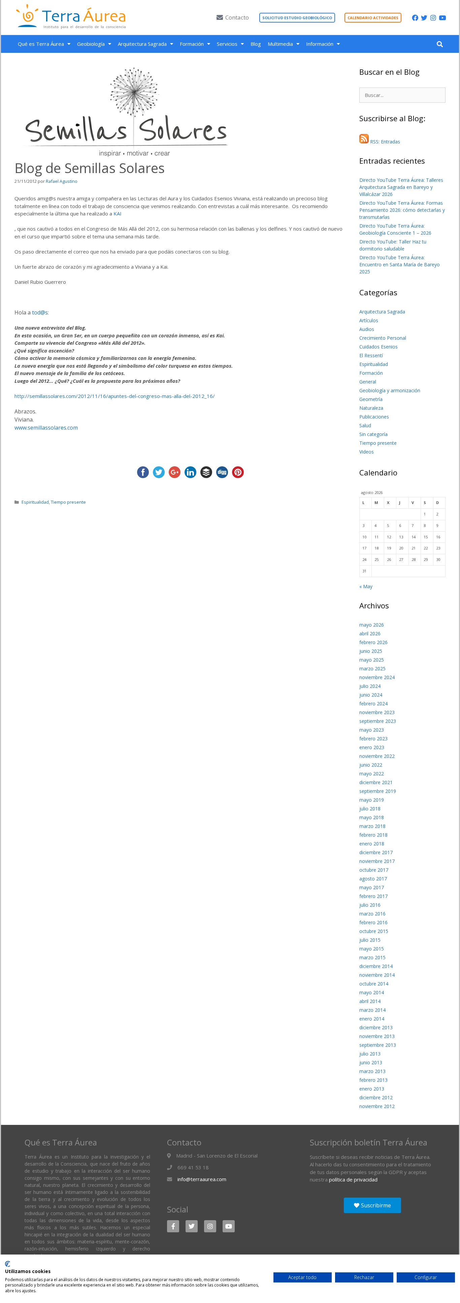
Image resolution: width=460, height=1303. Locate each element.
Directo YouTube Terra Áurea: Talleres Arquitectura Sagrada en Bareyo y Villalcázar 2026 (401, 187)
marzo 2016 (372, 913)
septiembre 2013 (377, 1045)
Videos (366, 451)
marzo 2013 (372, 1071)
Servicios (227, 43)
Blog (256, 43)
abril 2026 (370, 633)
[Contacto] (220, 17)
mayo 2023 (371, 730)
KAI (117, 213)
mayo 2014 (371, 992)
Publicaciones (374, 416)
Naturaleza (371, 408)
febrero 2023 (373, 738)
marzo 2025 (372, 668)
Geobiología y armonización (389, 390)
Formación (192, 43)
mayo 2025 (371, 660)
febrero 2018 (373, 835)
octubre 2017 (373, 870)
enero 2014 (371, 1018)
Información (319, 43)
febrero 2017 (373, 896)
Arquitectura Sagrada (142, 43)
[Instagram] (433, 17)
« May (365, 586)
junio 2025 (370, 651)
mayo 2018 (371, 817)
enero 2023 (371, 747)
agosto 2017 (373, 878)
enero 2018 (371, 843)
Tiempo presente (68, 502)
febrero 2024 (373, 703)
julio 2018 (370, 808)
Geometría (371, 399)
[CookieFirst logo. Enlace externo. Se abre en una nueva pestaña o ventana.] (7, 1264)
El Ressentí (371, 355)
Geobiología (91, 43)
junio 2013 (370, 1062)
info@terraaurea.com (201, 1179)
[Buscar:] (402, 95)
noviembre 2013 (377, 1036)
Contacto (237, 17)
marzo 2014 (372, 1010)
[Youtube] (442, 17)
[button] (439, 43)
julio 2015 (370, 940)
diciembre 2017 (376, 852)
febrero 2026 (373, 642)
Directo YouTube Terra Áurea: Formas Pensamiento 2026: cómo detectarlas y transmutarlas (402, 210)
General (367, 381)
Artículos (368, 320)
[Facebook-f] (173, 1226)
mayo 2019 (371, 800)
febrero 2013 (373, 1080)
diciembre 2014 (376, 966)
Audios (366, 329)
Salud (365, 425)
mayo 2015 (371, 948)
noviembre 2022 (377, 756)
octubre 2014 (373, 983)
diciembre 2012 (376, 1097)
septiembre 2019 (377, 791)
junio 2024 (370, 695)
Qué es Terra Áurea (41, 43)
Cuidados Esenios (378, 346)
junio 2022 (370, 765)
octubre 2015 (373, 931)
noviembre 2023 (377, 712)
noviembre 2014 (377, 975)
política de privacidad (353, 1179)
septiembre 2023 (377, 721)
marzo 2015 (372, 957)
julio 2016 (370, 905)
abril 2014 (370, 1001)
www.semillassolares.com (46, 427)
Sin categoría (373, 434)
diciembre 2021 (376, 782)
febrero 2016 (373, 922)
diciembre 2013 (376, 1027)
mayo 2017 (371, 887)
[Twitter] (424, 17)
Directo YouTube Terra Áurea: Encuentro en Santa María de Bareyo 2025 (399, 264)
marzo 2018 (372, 826)
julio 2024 (370, 686)
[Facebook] (415, 17)
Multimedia (280, 43)
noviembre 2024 (377, 677)
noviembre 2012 (377, 1106)
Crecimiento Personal (382, 338)
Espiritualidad (35, 502)
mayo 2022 (371, 773)
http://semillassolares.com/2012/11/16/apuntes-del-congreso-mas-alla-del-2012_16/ (114, 396)
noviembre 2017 (377, 861)
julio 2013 (370, 1053)
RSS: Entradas (384, 141)
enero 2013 (371, 1088)
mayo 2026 (371, 625)
